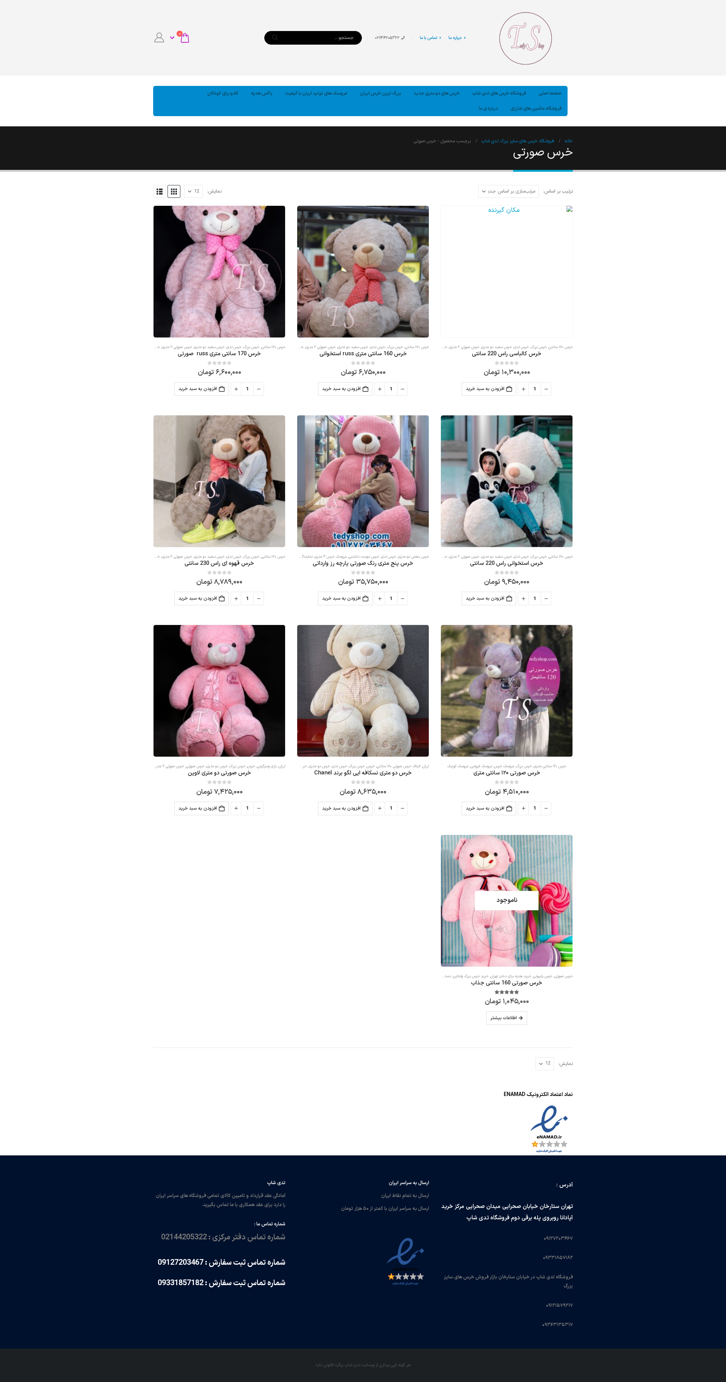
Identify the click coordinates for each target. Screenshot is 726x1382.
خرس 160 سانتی (561, 347)
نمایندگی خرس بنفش (297, 557)
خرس (371, 766)
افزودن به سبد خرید (485, 389)
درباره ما (455, 38)
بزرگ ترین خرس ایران (380, 93)
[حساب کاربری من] (159, 38)
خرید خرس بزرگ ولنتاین (471, 976)
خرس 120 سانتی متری (550, 766)
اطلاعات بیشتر (503, 1018)
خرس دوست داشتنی (364, 557)
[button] (174, 191)
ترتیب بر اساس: (558, 191)
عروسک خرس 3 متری (331, 557)
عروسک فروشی (481, 766)
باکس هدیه (262, 93)
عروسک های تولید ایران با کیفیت (316, 93)
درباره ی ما (488, 108)
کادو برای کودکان (223, 93)
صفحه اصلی (550, 93)
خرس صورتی (195, 766)
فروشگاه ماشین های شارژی (536, 108)
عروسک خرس (504, 766)
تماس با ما (428, 38)
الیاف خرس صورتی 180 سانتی (398, 766)
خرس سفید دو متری (496, 347)
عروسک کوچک (457, 766)
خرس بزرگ (539, 347)
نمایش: (214, 191)
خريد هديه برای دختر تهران (510, 976)
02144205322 (184, 1237)
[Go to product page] (506, 271)
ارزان (425, 766)
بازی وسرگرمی (267, 766)
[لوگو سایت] (525, 38)
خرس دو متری (319, 766)
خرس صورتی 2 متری (464, 347)
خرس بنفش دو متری (413, 557)
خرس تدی (521, 347)
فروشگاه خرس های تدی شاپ (499, 93)
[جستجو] (275, 37)
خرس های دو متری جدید (437, 93)
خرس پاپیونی (542, 976)
